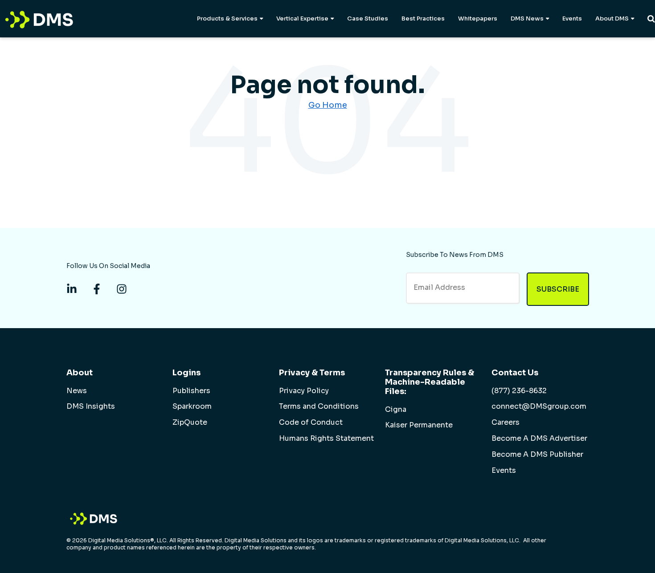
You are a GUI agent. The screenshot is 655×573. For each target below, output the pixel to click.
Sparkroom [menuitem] (192, 406)
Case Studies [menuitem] (367, 18)
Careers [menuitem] (505, 423)
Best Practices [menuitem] (423, 18)
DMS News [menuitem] (527, 18)
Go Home (327, 105)
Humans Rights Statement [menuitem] (326, 439)
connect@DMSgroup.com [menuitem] (538, 406)
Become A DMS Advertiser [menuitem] (539, 439)
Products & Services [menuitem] (227, 18)
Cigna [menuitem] (395, 410)
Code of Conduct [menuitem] (311, 423)
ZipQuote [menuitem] (189, 423)
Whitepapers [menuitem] (477, 18)
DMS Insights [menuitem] (90, 406)
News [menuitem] (76, 391)
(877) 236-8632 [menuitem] (519, 391)
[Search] (651, 19)
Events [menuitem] (572, 18)
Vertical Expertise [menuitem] (302, 18)
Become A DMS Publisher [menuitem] (537, 455)
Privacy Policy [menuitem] (304, 391)
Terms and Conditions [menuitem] (319, 406)
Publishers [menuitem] (191, 391)
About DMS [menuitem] (612, 18)
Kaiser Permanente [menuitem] (419, 425)
